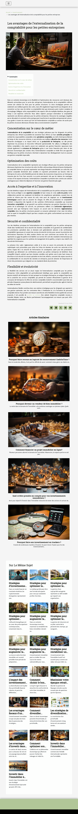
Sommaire (13, 76)
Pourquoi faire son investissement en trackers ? (39, 542)
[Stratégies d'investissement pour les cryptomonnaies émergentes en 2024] (18, 575)
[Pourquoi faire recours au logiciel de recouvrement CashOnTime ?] (39, 339)
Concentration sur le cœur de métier (20, 80)
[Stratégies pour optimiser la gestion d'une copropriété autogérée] (60, 575)
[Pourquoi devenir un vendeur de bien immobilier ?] (39, 383)
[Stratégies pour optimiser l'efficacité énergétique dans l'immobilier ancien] (18, 607)
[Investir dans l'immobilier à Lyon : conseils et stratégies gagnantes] (18, 766)
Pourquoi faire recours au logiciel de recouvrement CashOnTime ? (39, 359)
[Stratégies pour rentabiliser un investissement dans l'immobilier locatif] (60, 640)
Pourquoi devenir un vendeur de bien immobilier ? (39, 403)
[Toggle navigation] (8, 3)
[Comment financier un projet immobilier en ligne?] (39, 429)
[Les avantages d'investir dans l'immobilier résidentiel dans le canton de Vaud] (18, 735)
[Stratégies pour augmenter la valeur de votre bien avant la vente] (18, 640)
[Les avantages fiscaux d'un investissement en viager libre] (18, 702)
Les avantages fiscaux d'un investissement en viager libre (17, 715)
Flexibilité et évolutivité (15, 93)
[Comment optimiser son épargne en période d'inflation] (39, 735)
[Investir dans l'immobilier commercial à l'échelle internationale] (60, 735)
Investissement (17, 12)
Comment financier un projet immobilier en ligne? (39, 450)
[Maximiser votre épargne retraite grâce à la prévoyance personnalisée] (60, 671)
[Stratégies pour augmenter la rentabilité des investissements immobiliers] (39, 640)
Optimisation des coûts (15, 83)
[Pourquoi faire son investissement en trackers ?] (39, 522)
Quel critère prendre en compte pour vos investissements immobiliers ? (39, 497)
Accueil (8, 12)
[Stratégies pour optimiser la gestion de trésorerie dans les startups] (60, 607)
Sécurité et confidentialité (16, 90)
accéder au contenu (33, 295)
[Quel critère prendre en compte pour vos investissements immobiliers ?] (39, 475)
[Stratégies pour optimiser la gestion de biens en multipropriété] (39, 575)
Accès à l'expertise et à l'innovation (19, 87)
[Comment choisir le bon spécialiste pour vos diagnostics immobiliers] (39, 671)
